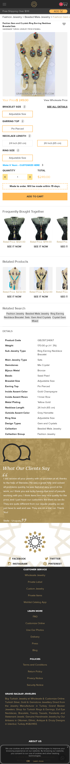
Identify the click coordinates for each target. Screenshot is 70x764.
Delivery (35, 636)
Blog (35, 650)
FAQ (35, 616)
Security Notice (35, 685)
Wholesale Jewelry (35, 575)
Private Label (35, 582)
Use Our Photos (35, 630)
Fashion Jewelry (15, 313)
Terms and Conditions (35, 664)
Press (35, 643)
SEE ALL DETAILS (57, 106)
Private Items (35, 595)
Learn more (38, 761)
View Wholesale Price (55, 100)
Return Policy (35, 671)
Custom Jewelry (35, 588)
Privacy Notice (35, 678)
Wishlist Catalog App (35, 602)
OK (28, 761)
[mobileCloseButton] (4, 4)
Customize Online (35, 623)
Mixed (35, 321)
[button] (65, 4)
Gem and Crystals (41, 317)
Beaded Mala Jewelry (37, 313)
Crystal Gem (59, 317)
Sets (27, 317)
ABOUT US (35, 741)
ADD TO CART (35, 196)
